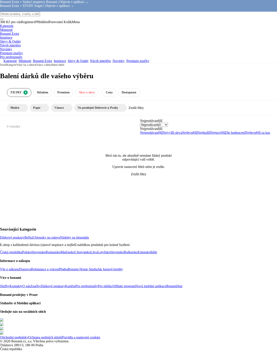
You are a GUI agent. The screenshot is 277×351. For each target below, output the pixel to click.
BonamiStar (174, 286)
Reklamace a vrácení (45, 269)
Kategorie (11, 64)
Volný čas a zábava (26, 64)
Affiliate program (123, 286)
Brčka (28, 237)
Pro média (105, 286)
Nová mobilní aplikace (150, 286)
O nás (26, 286)
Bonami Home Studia (82, 269)
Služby (5, 286)
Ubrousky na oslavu (46, 237)
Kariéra (70, 286)
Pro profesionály (86, 286)
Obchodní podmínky (14, 337)
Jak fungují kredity (110, 269)
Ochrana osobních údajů (45, 337)
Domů (3, 64)
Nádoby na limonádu (74, 237)
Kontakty (16, 286)
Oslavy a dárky (43, 64)
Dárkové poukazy (12, 237)
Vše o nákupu (9, 269)
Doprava (25, 269)
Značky (35, 286)
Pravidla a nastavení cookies (81, 337)
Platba (63, 269)
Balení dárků (57, 64)
